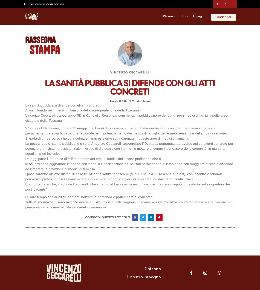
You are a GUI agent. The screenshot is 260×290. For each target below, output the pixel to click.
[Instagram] (225, 4)
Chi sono (169, 16)
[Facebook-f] (217, 4)
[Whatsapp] (233, 4)
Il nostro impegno (194, 16)
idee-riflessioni (144, 101)
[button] (135, 217)
